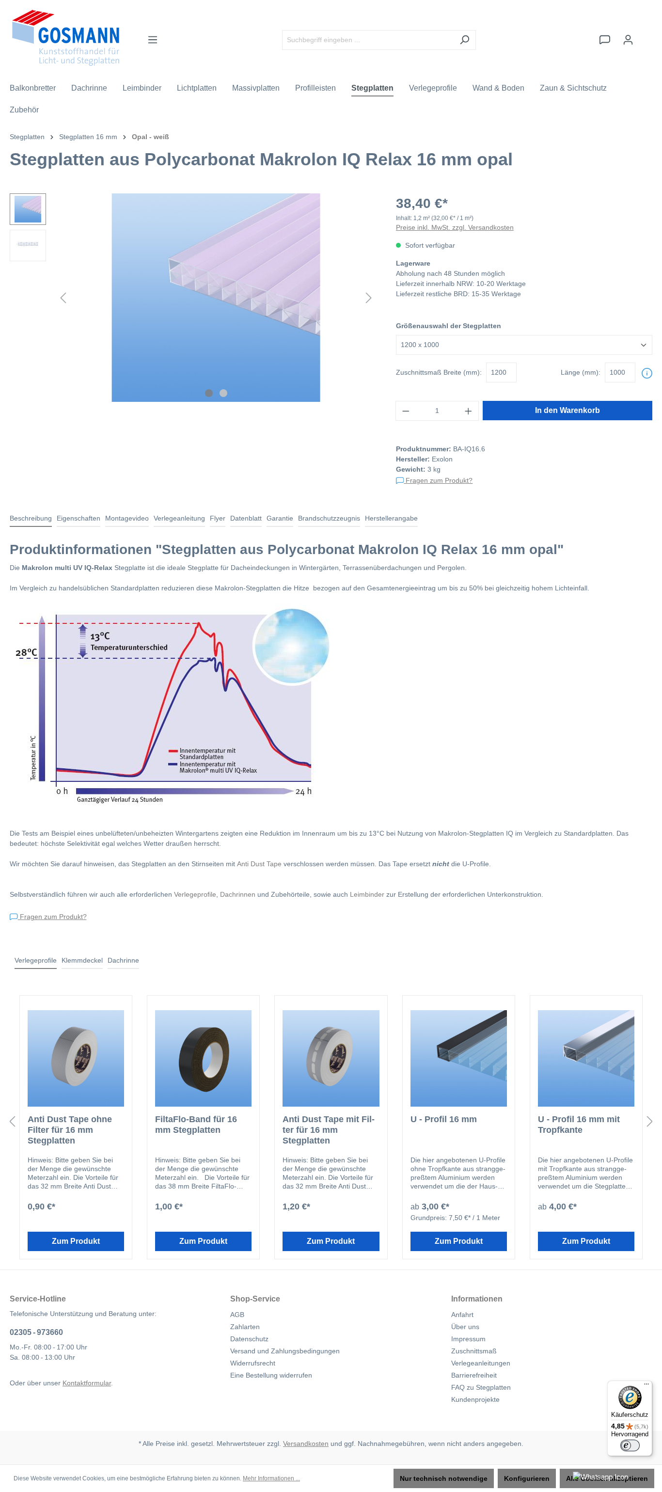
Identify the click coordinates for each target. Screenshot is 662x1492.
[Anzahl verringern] (405, 411)
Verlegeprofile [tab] (36, 960)
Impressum (468, 1339)
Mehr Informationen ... (271, 1478)
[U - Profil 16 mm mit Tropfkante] (586, 1058)
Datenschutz (249, 1339)
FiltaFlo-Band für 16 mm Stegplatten (196, 1124)
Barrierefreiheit (474, 1375)
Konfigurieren (527, 1478)
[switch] (630, 1445)
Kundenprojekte (475, 1399)
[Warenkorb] (646, 35)
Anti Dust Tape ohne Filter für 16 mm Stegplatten (70, 1129)
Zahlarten (245, 1327)
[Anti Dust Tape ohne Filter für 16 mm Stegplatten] (76, 1058)
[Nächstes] (369, 298)
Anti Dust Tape (259, 864)
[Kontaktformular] (604, 39)
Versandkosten (306, 1443)
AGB (237, 1314)
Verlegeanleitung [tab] (179, 518)
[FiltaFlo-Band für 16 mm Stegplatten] (203, 1058)
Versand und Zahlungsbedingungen (285, 1351)
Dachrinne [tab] (123, 960)
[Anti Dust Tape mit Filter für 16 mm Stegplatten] (331, 1058)
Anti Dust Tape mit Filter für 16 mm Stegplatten (329, 1129)
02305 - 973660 (36, 1332)
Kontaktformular (87, 1383)
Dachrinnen (237, 894)
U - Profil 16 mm (443, 1119)
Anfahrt (462, 1314)
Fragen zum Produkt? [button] (438, 480)
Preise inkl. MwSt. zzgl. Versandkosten (455, 227)
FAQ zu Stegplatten (481, 1387)
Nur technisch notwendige (444, 1478)
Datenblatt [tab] (246, 518)
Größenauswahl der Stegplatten (448, 326)
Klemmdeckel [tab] (82, 960)
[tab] (31, 519)
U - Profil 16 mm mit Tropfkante (579, 1124)
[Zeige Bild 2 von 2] (223, 393)
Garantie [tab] (280, 518)
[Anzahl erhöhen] (468, 411)
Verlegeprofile (195, 894)
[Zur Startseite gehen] (66, 38)
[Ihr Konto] (628, 39)
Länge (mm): (580, 372)
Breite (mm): (439, 372)
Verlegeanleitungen (480, 1363)
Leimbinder (367, 894)
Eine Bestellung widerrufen (271, 1375)
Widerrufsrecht (252, 1363)
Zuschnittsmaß (474, 1351)
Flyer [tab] (217, 518)
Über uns (465, 1327)
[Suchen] (464, 40)
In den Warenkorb (567, 410)
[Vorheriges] (63, 298)
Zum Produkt (76, 1241)
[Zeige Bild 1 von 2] (209, 393)
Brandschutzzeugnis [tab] (329, 518)
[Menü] (152, 39)
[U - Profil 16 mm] (458, 1058)
